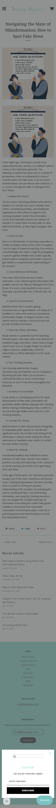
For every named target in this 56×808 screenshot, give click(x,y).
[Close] (50, 753)
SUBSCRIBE (28, 790)
